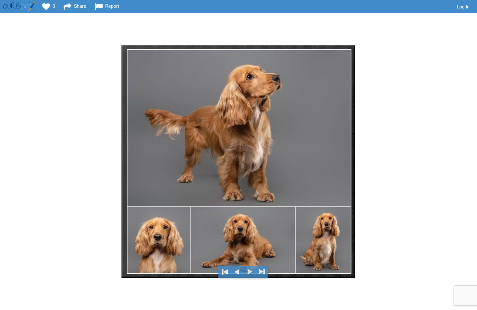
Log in (463, 6)
